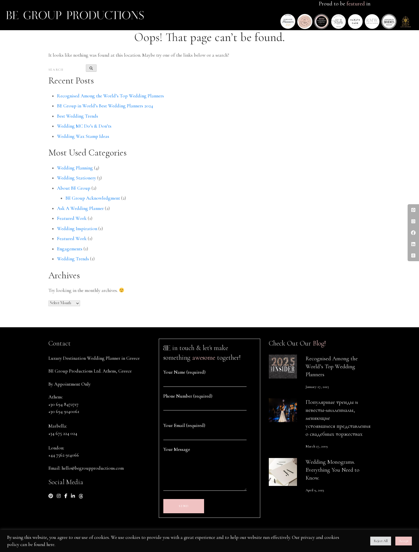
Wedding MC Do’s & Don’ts (84, 126)
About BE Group (73, 188)
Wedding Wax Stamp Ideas (83, 136)
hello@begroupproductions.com (93, 468)
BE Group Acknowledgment (93, 198)
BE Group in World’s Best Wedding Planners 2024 (105, 106)
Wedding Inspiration (77, 229)
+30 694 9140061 (63, 411)
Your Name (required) (184, 372)
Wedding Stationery (76, 178)
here (50, 544)
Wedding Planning (75, 168)
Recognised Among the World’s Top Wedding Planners (110, 96)
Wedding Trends (73, 259)
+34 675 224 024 (62, 433)
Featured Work (72, 218)
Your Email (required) (184, 425)
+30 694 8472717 (63, 404)
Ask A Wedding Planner (80, 208)
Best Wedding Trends (77, 116)
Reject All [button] (381, 541)
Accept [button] (403, 541)
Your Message (176, 449)
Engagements (69, 249)
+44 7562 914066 (63, 455)
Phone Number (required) (187, 396)
